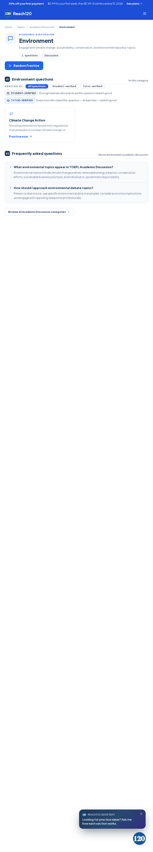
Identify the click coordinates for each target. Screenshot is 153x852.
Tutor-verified (92, 86)
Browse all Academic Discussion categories (37, 211)
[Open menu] (144, 13)
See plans (133, 3)
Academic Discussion (42, 27)
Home (8, 27)
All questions (37, 86)
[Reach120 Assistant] (139, 838)
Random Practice (26, 65)
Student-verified (64, 86)
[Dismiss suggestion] (141, 814)
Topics (21, 27)
